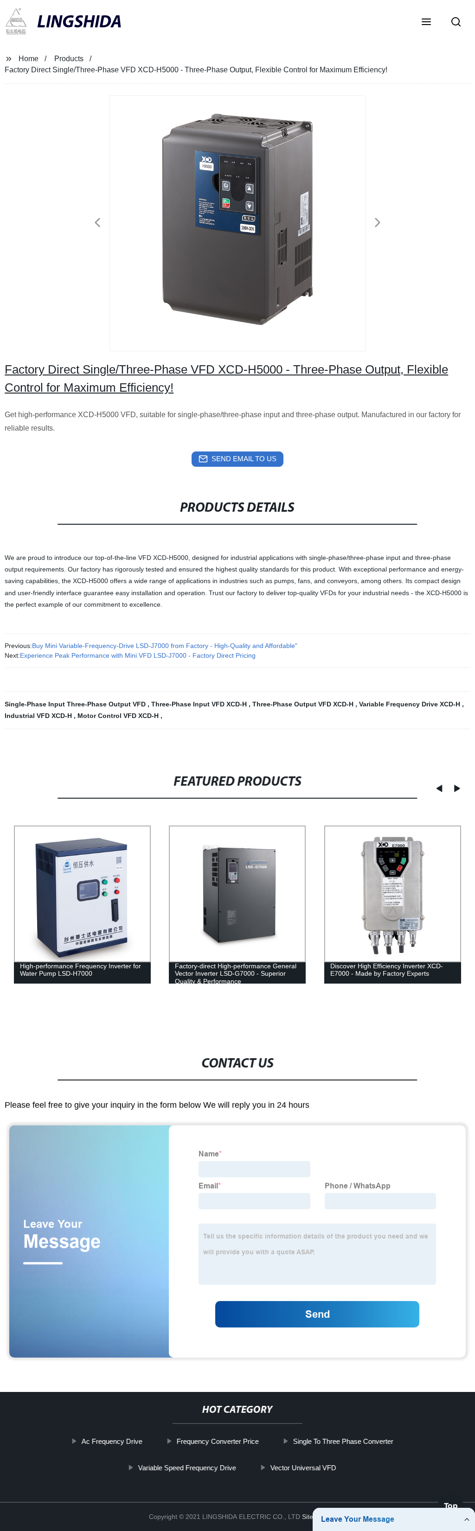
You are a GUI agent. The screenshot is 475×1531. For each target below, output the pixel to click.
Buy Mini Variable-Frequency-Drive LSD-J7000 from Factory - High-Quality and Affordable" (164, 645)
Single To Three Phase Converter (343, 1441)
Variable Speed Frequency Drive (187, 1468)
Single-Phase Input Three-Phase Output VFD (76, 704)
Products (68, 59)
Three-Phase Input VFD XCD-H (200, 704)
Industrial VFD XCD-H (39, 715)
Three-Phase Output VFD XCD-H (303, 704)
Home (29, 59)
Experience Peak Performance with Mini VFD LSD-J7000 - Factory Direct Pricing (138, 655)
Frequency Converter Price (218, 1441)
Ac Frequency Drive (112, 1441)
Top (451, 1503)
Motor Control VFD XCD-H (118, 715)
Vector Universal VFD (303, 1468)
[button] (426, 22)
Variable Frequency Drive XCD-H (410, 704)
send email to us (244, 459)
